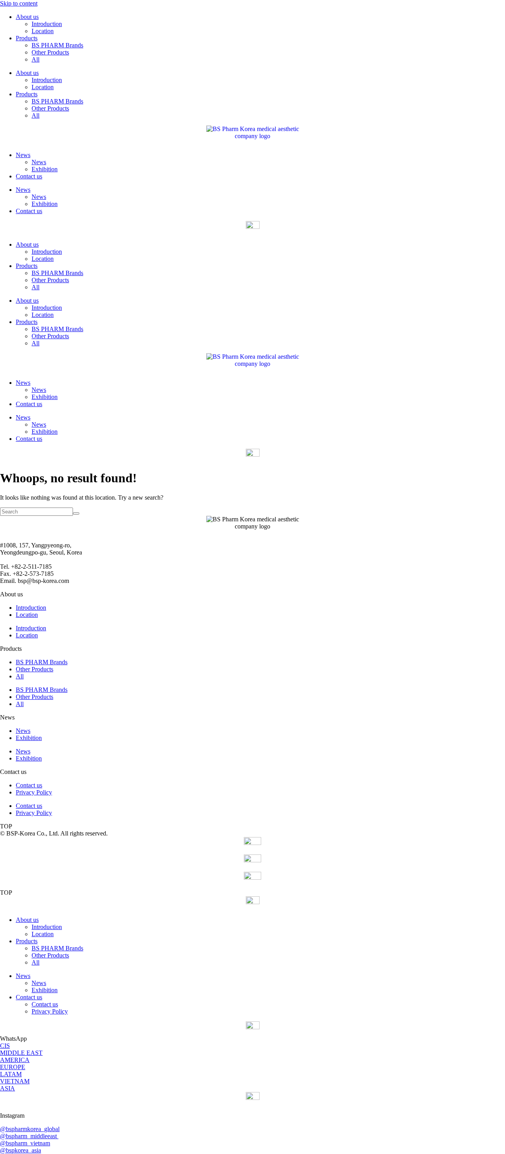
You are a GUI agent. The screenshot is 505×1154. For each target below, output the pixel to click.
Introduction (47, 24)
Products (26, 38)
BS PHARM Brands (57, 45)
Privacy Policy (34, 792)
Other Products (50, 52)
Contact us (29, 176)
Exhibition (45, 169)
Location (43, 31)
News (23, 155)
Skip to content (18, 3)
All (35, 59)
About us (27, 16)
